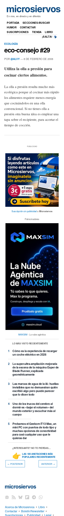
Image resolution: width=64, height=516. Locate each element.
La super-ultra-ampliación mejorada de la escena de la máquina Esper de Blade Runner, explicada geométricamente (35, 369)
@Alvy (15, 59)
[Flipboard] (27, 497)
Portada (13, 22)
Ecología (11, 43)
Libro (49, 32)
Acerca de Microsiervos (19, 507)
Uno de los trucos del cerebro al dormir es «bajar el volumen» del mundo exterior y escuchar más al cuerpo (33, 409)
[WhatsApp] (41, 497)
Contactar (28, 27)
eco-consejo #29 (27, 49)
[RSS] (14, 497)
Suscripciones (18, 32)
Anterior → (48, 463)
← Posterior (15, 463)
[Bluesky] (20, 497)
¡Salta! (47, 36)
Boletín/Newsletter (32, 511)
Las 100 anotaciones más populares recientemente (38, 455)
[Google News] (7, 497)
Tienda (37, 32)
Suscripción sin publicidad (24, 211)
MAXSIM (22, 334)
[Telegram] (34, 497)
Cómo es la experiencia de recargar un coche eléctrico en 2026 (34, 352)
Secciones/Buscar (36, 22)
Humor (11, 27)
